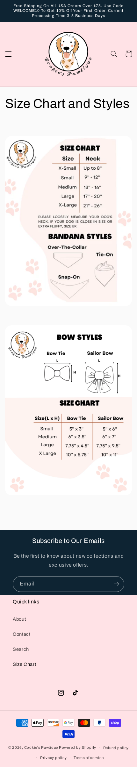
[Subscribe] (116, 584)
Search (21, 649)
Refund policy (116, 748)
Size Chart (24, 664)
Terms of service (89, 758)
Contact (21, 634)
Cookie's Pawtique (41, 748)
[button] (8, 53)
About (19, 619)
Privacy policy (53, 758)
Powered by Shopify (77, 748)
